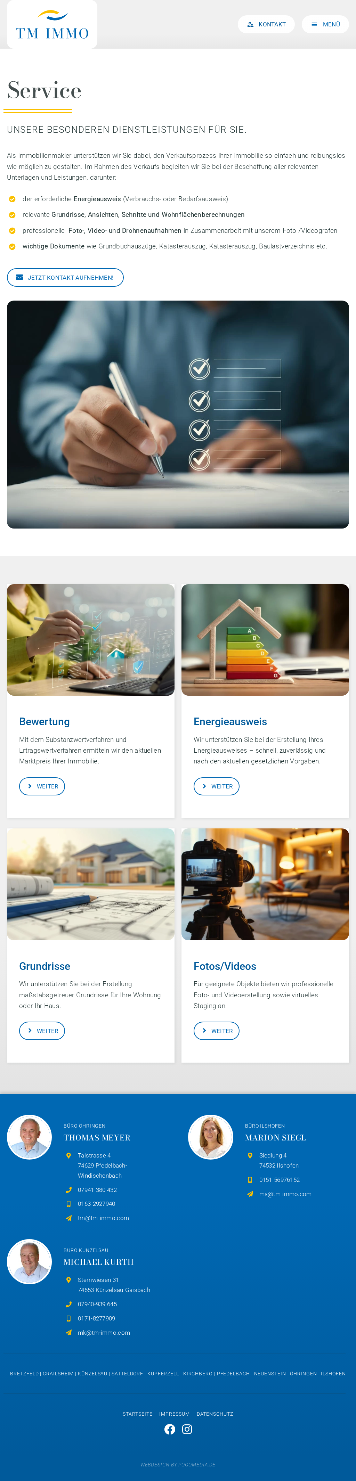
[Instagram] (187, 1429)
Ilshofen (333, 1373)
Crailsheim (58, 1373)
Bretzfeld (24, 1373)
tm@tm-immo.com (103, 1217)
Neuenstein (270, 1373)
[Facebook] (169, 1429)
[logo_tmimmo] (52, 7)
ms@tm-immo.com (285, 1193)
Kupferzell (163, 1373)
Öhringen (303, 1373)
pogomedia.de (197, 1464)
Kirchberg (198, 1373)
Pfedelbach (233, 1373)
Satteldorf (127, 1373)
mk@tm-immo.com (104, 1332)
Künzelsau (92, 1373)
